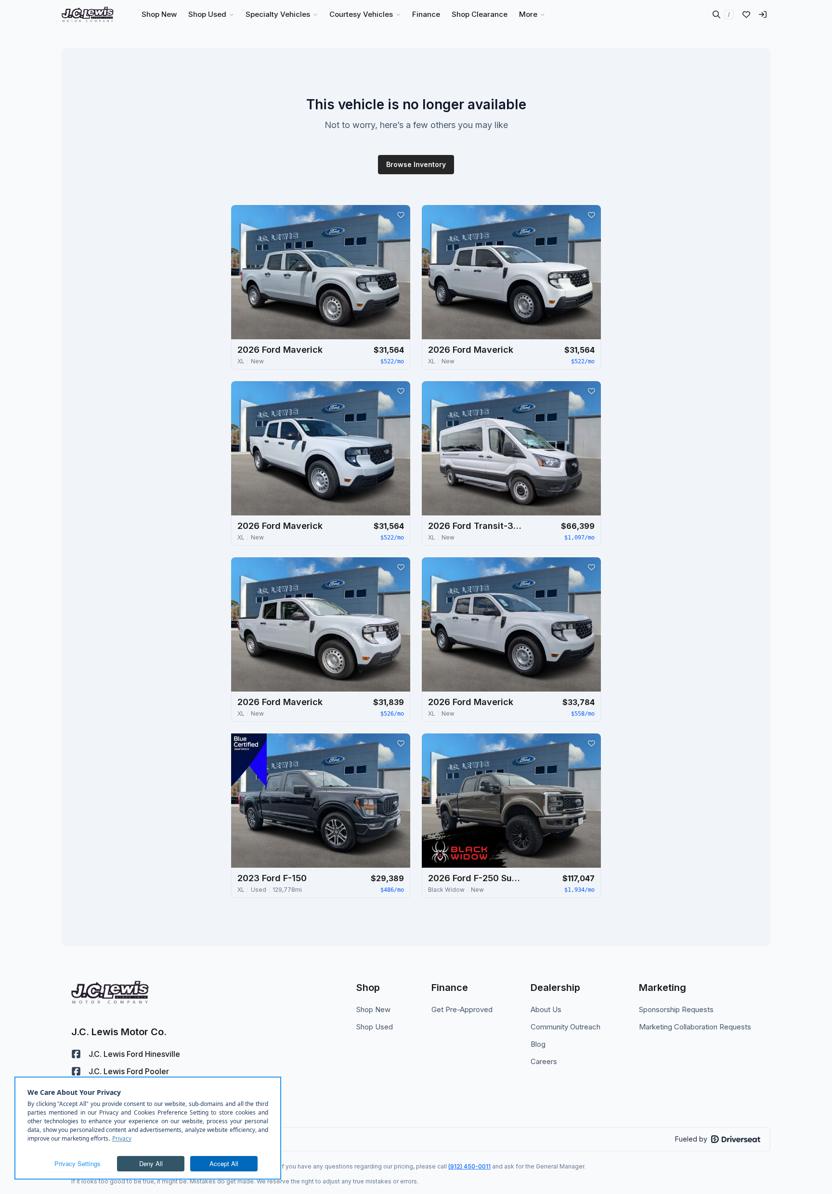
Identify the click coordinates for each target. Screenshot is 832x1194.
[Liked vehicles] (746, 14)
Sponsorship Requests (676, 1009)
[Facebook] (76, 1054)
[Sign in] (762, 14)
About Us (546, 1009)
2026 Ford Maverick (280, 350)
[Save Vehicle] (400, 214)
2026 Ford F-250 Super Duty (476, 878)
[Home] (88, 14)
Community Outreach (565, 1026)
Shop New (373, 1009)
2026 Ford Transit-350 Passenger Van (476, 526)
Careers (544, 1061)
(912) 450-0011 (469, 1166)
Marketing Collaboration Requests (695, 1026)
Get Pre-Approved (462, 1009)
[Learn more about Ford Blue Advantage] (249, 760)
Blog (538, 1044)
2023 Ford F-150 (272, 878)
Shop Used (374, 1026)
